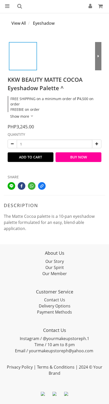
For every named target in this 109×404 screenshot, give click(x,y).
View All (18, 23)
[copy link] (42, 186)
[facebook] (21, 186)
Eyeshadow (44, 23)
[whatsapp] (31, 186)
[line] (11, 186)
